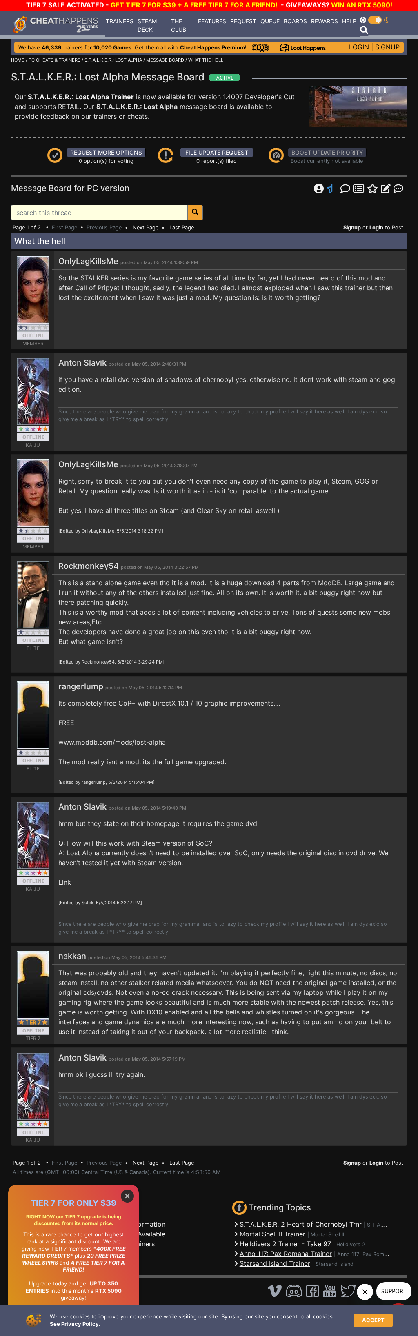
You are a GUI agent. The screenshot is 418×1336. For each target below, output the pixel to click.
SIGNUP (387, 47)
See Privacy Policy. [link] (75, 1323)
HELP (349, 21)
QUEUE (270, 21)
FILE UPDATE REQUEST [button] (216, 152)
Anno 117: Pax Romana (365, 1254)
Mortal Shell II (327, 1235)
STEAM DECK (147, 25)
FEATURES (212, 21)
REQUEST (243, 21)
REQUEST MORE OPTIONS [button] (106, 152)
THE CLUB (178, 25)
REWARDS (324, 21)
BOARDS (295, 21)
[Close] (127, 1196)
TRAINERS (119, 21)
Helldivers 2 (350, 1244)
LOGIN (359, 47)
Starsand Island (335, 1264)
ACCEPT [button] (373, 1320)
